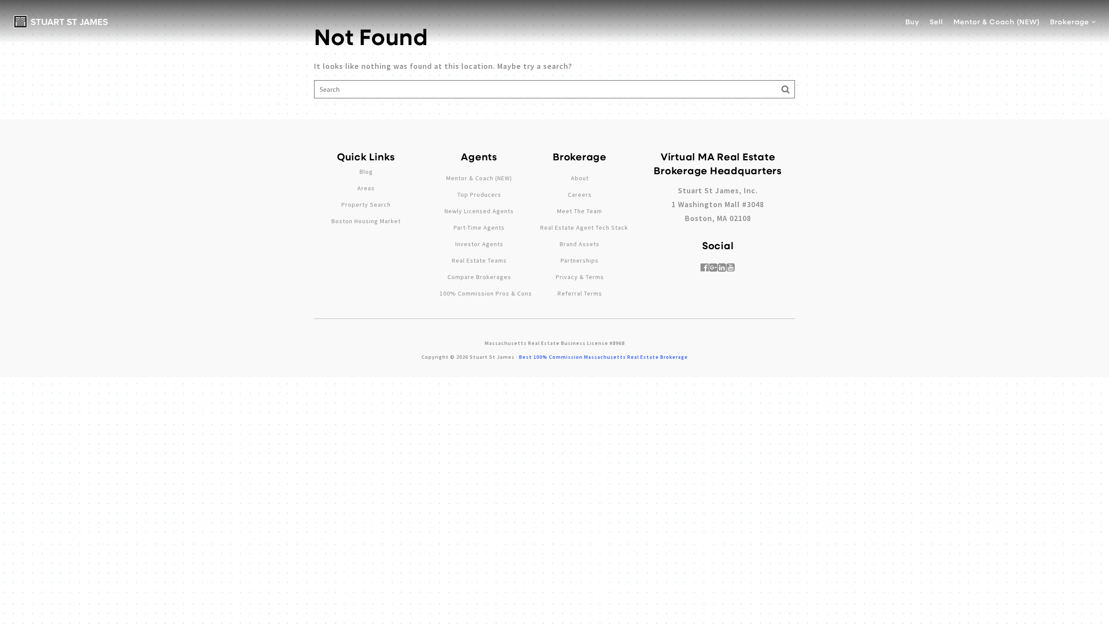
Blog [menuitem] (366, 172)
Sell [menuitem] (936, 21)
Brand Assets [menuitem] (580, 244)
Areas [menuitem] (366, 188)
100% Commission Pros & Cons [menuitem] (486, 293)
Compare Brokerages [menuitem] (479, 277)
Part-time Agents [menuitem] (479, 227)
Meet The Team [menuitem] (579, 211)
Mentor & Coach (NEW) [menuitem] (996, 21)
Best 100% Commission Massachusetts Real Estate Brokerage (603, 357)
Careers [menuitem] (580, 194)
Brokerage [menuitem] (1070, 21)
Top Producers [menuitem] (479, 194)
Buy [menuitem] (912, 21)
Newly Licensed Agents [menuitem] (479, 211)
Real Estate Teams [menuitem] (479, 260)
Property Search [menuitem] (366, 204)
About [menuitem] (580, 178)
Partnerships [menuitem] (580, 260)
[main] (554, 59)
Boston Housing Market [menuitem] (366, 221)
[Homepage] (61, 22)
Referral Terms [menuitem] (580, 293)
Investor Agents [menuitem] (479, 244)
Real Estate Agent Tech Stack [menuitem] (584, 227)
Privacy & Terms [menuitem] (580, 277)
